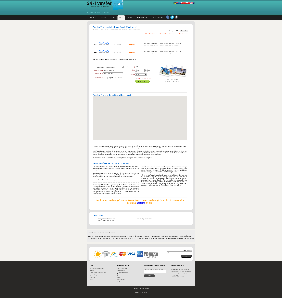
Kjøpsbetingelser (122, 268)
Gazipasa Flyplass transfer (106, 220)
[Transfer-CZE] (181, 3)
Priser (91, 279)
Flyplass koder (121, 279)
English (135, 289)
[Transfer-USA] (191, 3)
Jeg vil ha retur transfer (144, 78)
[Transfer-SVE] (179, 3)
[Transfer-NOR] (189, 3)
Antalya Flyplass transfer (144, 219)
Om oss (92, 270)
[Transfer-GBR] (193, 3)
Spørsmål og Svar (95, 275)
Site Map (119, 281)
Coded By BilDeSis (141, 292)
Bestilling (140, 203)
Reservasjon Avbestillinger (98, 272)
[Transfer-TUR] (183, 3)
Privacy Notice (121, 270)
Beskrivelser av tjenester (97, 268)
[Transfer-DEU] (175, 3)
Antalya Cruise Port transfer (106, 219)
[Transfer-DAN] (185, 3)
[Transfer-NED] (177, 3)
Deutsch (141, 289)
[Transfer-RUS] (187, 3)
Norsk (147, 289)
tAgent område (123, 272)
